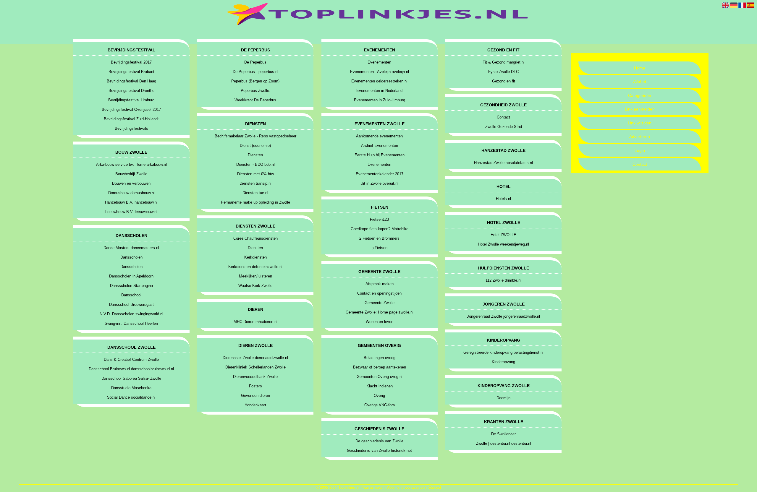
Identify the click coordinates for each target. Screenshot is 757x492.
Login (640, 150)
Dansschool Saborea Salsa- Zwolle (131, 378)
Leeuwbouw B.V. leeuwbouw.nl (131, 212)
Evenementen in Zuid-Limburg (379, 100)
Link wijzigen (639, 123)
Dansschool (131, 295)
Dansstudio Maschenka (131, 388)
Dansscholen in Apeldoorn (131, 276)
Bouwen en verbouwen (131, 183)
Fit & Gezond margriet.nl (504, 62)
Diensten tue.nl (255, 193)
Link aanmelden (640, 109)
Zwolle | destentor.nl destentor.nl (503, 443)
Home (639, 68)
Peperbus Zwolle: (255, 90)
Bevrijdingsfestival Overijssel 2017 (131, 109)
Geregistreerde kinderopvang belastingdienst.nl (503, 352)
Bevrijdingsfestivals (131, 128)
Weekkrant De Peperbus (255, 100)
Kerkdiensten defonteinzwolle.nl (255, 266)
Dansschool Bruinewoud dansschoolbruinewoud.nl (131, 369)
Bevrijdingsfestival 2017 (131, 62)
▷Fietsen (379, 248)
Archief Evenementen (379, 145)
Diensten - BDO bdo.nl (255, 164)
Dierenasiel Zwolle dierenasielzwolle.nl (255, 357)
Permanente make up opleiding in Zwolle (255, 202)
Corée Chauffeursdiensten (255, 238)
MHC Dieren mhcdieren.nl (255, 321)
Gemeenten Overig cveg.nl (379, 376)
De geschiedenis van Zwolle (379, 441)
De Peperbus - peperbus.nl (255, 71)
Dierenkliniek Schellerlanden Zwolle (255, 367)
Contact (640, 164)
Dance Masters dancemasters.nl (131, 248)
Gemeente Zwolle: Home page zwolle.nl (379, 312)
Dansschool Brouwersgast (131, 304)
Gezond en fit (503, 81)
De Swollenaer (503, 434)
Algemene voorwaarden (406, 487)
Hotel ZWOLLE (503, 235)
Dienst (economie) (255, 145)
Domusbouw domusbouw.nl (131, 193)
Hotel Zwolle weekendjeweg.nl (503, 244)
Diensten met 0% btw (255, 174)
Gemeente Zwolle (379, 303)
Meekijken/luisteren (255, 276)
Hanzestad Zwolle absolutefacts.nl (503, 162)
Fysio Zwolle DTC (503, 71)
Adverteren (639, 136)
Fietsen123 (379, 219)
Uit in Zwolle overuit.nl (379, 183)
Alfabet (639, 81)
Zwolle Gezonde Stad (503, 126)
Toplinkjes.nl (349, 487)
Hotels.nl (503, 199)
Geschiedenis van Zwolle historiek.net (379, 450)
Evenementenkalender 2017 (379, 174)
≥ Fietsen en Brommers (379, 238)
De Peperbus (255, 62)
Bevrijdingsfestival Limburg (131, 100)
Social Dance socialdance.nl (131, 397)
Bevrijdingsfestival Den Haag (131, 81)
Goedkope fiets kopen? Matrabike (379, 229)
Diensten (255, 155)
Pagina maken (373, 487)
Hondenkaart (255, 405)
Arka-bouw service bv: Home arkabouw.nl (131, 164)
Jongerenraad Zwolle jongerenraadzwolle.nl (503, 316)
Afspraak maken (379, 284)
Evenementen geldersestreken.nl (379, 81)
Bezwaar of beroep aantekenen (379, 367)
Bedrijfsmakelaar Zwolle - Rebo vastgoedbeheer (255, 136)
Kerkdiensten (255, 257)
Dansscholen (131, 257)
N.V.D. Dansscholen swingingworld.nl (131, 314)
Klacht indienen (379, 386)
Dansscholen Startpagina (131, 285)
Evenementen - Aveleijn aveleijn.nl (379, 71)
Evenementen (379, 62)
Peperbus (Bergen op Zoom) (255, 81)
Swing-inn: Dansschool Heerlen (131, 323)
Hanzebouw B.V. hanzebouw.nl (131, 202)
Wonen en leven (379, 321)
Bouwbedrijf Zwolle (131, 174)
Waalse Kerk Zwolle (255, 285)
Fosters (255, 386)
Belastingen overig (379, 357)
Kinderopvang (503, 362)
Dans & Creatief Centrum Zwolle (131, 359)
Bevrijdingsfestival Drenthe (131, 90)
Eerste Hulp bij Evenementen (380, 155)
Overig (379, 395)
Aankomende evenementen (379, 136)
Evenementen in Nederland (379, 90)
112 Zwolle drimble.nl (503, 280)
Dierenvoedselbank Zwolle (255, 376)
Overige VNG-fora (379, 405)
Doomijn (503, 398)
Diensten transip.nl (255, 183)
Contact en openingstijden (379, 293)
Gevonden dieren (255, 395)
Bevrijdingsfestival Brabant (131, 71)
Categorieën (639, 95)
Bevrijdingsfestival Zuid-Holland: (131, 119)
